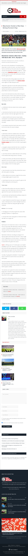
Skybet (3, 244)
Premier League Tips (22, 31)
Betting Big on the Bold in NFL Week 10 (9, 448)
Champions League (12, 72)
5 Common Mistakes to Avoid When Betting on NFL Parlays (13, 443)
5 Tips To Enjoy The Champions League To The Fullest (8, 384)
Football (7, 19)
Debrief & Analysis (6, 519)
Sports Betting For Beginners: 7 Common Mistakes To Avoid (7, 369)
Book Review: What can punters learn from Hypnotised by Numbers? (12, 533)
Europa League (21, 80)
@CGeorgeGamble (21, 49)
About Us (13, 545)
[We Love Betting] (14, 10)
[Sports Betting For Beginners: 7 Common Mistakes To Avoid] (8, 363)
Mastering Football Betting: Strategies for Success (8, 355)
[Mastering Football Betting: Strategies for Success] (8, 349)
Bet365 (18, 296)
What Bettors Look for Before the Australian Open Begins (14, 3)
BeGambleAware (19, 551)
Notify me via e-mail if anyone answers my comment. (12, 422)
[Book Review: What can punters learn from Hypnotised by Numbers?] (14, 524)
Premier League (5, 142)
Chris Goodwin (6, 31)
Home (4, 19)
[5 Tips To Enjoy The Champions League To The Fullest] (8, 377)
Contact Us (18, 545)
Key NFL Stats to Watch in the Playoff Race (10, 438)
